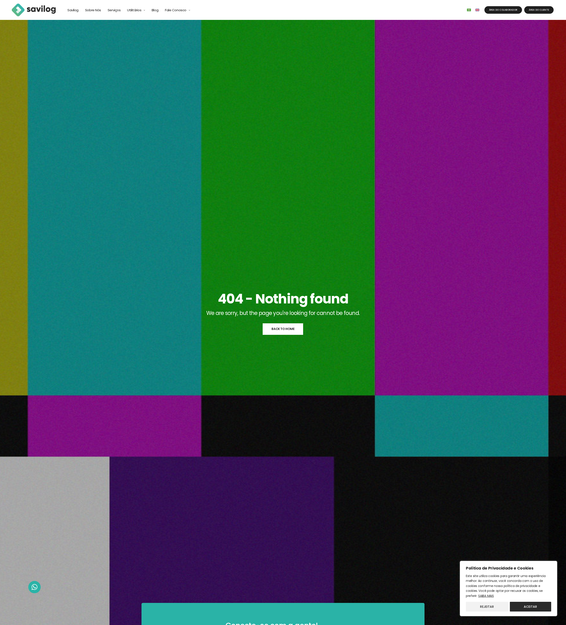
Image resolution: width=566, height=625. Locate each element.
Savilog (72, 10)
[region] (508, 588)
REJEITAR (487, 606)
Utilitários (134, 10)
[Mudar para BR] (469, 10)
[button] (34, 587)
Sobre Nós (93, 10)
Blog (155, 10)
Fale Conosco (175, 10)
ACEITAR (530, 606)
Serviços (114, 10)
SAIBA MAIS (486, 596)
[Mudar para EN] (477, 10)
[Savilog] (33, 10)
